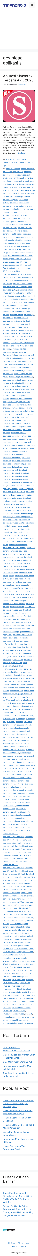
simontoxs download (11, 893)
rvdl (23, 703)
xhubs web (7, 1011)
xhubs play (16, 1001)
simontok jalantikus (11, 787)
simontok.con (8, 818)
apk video (14, 187)
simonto (6, 731)
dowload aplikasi (21, 318)
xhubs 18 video (9, 992)
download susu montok (12, 563)
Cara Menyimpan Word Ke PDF (17, 1062)
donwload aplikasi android (14, 312)
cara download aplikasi (22, 284)
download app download (13, 439)
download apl (8, 352)
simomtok (28, 722)
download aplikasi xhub (21, 427)
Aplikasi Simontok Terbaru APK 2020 (18, 78)
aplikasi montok (25, 206)
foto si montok (9, 622)
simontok (14, 731)
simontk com (8, 728)
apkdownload (8, 190)
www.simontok (20, 958)
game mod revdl (26, 632)
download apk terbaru (15, 346)
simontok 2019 (9, 737)
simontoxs (27, 890)
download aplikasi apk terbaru (21, 377)
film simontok (17, 616)
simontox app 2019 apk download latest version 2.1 (18, 871)
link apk (17, 675)
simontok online (9, 790)
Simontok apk (8, 744)
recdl (13, 700)
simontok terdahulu (26, 793)
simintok (19, 722)
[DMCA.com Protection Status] (9, 1231)
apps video (15, 237)
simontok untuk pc (16, 803)
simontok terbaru (10, 793)
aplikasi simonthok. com (21, 212)
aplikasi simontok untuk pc (20, 225)
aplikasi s (7, 209)
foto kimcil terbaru (24, 619)
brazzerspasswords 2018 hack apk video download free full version (18, 280)
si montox (11, 722)
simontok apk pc (22, 759)
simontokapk (8, 821)
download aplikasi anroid (13, 371)
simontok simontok (24, 790)
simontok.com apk (22, 815)
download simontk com (23, 532)
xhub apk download (16, 970)
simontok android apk (25, 737)
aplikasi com (24, 203)
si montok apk (27, 706)
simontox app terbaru (24, 883)
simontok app (23, 781)
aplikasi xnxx (22, 234)
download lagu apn (19, 504)
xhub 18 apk (25, 961)
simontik (20, 725)
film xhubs (28, 616)
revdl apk (24, 700)
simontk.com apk (21, 728)
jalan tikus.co (16, 663)
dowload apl (8, 318)
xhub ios (6, 986)
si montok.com (9, 719)
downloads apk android (24, 594)
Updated (6, 166)
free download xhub (17, 629)
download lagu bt (10, 507)
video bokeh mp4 (10, 914)
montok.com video (26, 688)
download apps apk (26, 448)
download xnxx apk (22, 591)
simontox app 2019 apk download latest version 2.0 (18, 846)
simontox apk (21, 824)
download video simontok (20, 579)
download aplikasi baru (21, 383)
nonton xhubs (8, 694)
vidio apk (12, 930)
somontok (7, 899)
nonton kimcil (29, 691)
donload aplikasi (13, 299)
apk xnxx (30, 187)
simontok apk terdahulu (12, 762)
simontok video (22, 806)
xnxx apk (6, 1017)
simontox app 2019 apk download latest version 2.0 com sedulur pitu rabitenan (18, 852)
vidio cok (29, 930)
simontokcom (19, 821)
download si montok (11, 529)
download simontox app (13, 557)
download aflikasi (17, 330)
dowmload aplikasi (14, 327)
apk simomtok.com (10, 181)
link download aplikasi (16, 678)
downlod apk (8, 601)
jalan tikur (21, 647)
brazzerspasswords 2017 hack (20, 256)
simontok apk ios (19, 756)
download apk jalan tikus (13, 336)
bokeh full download (22, 246)
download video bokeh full (14, 569)
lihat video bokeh (26, 672)
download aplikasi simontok (18, 402)
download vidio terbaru (12, 582)
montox (6, 691)
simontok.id (19, 818)
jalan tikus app (16, 653)
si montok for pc (20, 712)
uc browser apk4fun (15, 902)
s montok (30, 703)
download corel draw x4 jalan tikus (17, 464)
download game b (26, 489)
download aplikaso (18, 433)
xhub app (29, 980)
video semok (20, 921)
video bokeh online (26, 914)
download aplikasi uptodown (14, 420)
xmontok (28, 1014)
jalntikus (14, 672)
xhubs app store (26, 998)
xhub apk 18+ (23, 964)
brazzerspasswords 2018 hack (15, 262)
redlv (18, 700)
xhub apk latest (18, 980)
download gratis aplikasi (23, 495)
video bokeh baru (10, 908)
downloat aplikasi (27, 598)
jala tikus (14, 644)
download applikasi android (14, 445)
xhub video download (20, 986)
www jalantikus (9, 952)
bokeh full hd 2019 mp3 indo (14, 249)
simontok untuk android (12, 796)
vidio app (21, 930)
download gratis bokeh (12, 498)
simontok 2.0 (21, 734)
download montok (17, 523)
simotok (24, 893)
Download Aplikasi (10, 162)
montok (6, 684)
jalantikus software (23, 669)
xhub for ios (25, 983)
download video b (21, 566)
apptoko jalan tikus (15, 240)
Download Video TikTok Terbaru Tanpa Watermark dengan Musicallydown (18, 1103)
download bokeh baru (12, 458)
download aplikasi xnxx (12, 430)
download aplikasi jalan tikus (22, 389)
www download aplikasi (24, 949)
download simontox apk (21, 554)
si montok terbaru (26, 716)
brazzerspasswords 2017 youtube (17, 259)
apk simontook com (23, 184)
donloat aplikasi (20, 302)
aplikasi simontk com (11, 215)
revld (19, 703)
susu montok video (19, 899)
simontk (28, 725)
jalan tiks (23, 644)
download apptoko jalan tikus (15, 451)
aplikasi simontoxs (14, 231)
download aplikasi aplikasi (13, 380)
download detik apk (11, 467)
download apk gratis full (20, 333)
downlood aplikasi (17, 604)
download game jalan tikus (14, 492)
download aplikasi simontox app (20, 414)
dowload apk (29, 315)
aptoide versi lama (22, 243)
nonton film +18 (16, 691)
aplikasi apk (8, 197)
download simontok (11, 535)
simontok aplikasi (10, 781)
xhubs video (22, 1004)
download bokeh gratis (21, 461)
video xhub (19, 927)
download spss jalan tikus (22, 560)
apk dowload (8, 175)
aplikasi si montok (19, 209)
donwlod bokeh (16, 315)
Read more (22, 153)
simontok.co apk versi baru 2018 (16, 812)
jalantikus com (9, 669)
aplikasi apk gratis (10, 200)
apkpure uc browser (23, 190)
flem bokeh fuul (9, 619)
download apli (21, 352)
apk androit (7, 172)
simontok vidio (9, 809)
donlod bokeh (22, 305)
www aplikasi (18, 945)
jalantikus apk (20, 666)
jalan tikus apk (16, 650)
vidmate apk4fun (10, 942)
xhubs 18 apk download (21, 989)
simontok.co (21, 809)
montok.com (13, 688)
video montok (8, 921)
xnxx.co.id (14, 1020)
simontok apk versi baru (16, 768)
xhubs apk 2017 (22, 992)
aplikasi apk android (22, 197)
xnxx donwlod (23, 1017)
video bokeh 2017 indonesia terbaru (17, 905)
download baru (20, 455)
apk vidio (22, 187)
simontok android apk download (16, 740)
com (22, 293)
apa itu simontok (27, 169)
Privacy (20, 1243)
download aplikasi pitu (12, 392)
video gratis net (27, 918)
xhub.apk (7, 989)
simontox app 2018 (22, 827)
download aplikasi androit (20, 368)
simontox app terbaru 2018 (14, 886)
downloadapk (8, 594)
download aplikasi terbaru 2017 (15, 417)
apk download (20, 175)
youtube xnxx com (25, 1023)
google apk (7, 635)
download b (8, 455)
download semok (21, 526)
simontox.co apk (15, 890)
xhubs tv (24, 1001)
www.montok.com (10, 955)
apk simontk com (26, 181)
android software (13, 169)
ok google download (23, 694)
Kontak (27, 1243)
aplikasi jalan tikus (10, 206)
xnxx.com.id (23, 1020)
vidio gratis (19, 933)
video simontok (16, 924)
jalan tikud (12, 647)
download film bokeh (16, 486)
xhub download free (11, 983)
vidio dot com (8, 933)
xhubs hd (7, 1001)
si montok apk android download (16, 709)
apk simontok (8, 184)
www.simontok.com (11, 961)
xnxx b (14, 1017)
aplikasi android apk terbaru (22, 193)
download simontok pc (18, 545)
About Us (15, 1246)
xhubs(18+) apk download (13, 1014)
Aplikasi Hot (11, 159)
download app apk (26, 436)
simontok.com (8, 815)
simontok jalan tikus (25, 784)
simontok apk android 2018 (14, 750)
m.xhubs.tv (25, 681)
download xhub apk (20, 585)
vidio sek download (18, 936)
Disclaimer (12, 1243)
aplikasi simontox (10, 228)
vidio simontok (16, 939)
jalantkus (6, 672)
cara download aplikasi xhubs (15, 287)
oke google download (12, 697)
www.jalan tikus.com (25, 952)
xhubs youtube (19, 1011)
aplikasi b (14, 203)
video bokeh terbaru (11, 918)
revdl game (11, 703)
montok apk (15, 684)
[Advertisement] (19, 30)
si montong (20, 719)
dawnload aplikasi (19, 296)
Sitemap (23, 1246)
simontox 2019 (9, 824)
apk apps (27, 172)
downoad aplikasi (17, 607)
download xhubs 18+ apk (13, 588)
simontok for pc (9, 784)
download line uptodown (22, 517)
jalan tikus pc (17, 660)
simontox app (8, 827)
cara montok (14, 293)
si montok (16, 706)
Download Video (26, 162)
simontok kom (25, 787)
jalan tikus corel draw (16, 657)
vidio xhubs (27, 939)
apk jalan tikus (14, 178)
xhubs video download (21, 1008)
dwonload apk (16, 610)
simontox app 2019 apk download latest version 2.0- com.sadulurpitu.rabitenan (17, 865)
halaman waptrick (20, 635)
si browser (7, 706)
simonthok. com (9, 725)
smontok (14, 896)
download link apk (10, 520)
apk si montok (27, 178)
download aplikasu (10, 436)
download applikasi (23, 442)
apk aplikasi (18, 172)
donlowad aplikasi (10, 308)
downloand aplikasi (11, 598)
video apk (29, 902)
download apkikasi (18, 349)
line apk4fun (8, 675)
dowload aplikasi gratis (12, 321)
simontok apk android (19, 747)
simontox (30, 821)
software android (26, 896)
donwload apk (24, 308)
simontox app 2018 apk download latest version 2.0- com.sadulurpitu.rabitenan (17, 834)
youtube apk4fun (10, 1023)
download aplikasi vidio (12, 423)
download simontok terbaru (14, 548)
